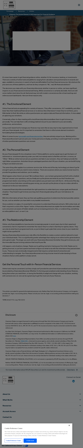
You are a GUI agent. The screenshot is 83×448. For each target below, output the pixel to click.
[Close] (69, 425)
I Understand (30, 440)
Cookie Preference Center (13, 440)
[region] (37, 434)
